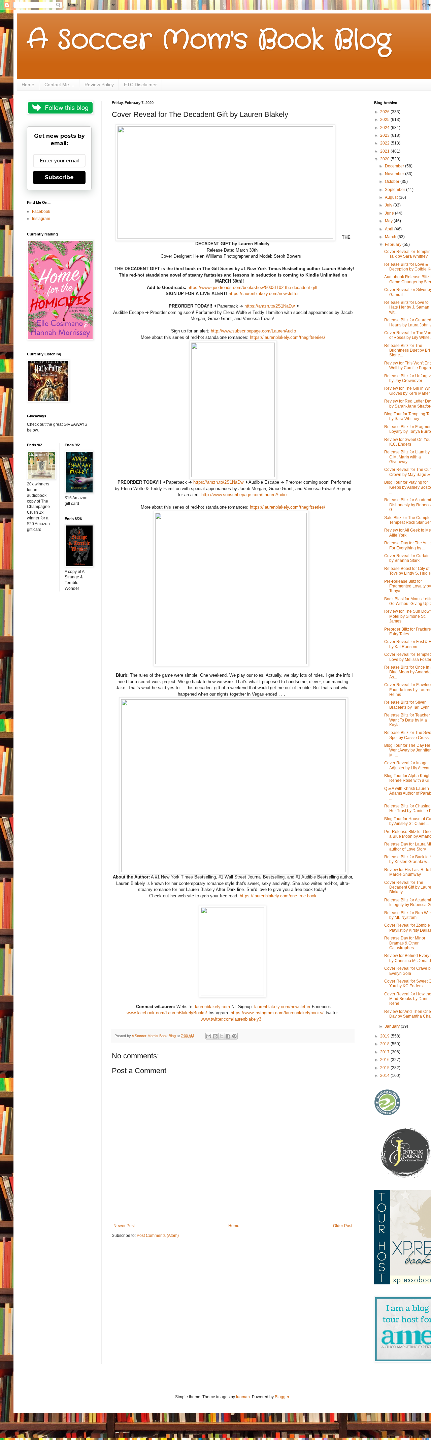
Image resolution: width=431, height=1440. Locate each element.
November (395, 173)
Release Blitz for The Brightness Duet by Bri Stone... (407, 350)
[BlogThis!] (215, 1036)
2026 (385, 111)
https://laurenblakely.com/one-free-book (278, 895)
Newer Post (124, 1225)
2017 (385, 1052)
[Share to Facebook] (228, 1036)
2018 (385, 1044)
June (390, 213)
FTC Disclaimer (140, 84)
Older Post (342, 1225)
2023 (385, 135)
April (389, 229)
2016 (385, 1059)
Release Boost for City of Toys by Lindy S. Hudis (407, 571)
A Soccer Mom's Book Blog (209, 40)
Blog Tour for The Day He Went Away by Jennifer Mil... (407, 750)
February (393, 244)
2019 (385, 1036)
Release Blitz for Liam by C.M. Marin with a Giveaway (407, 457)
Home (28, 84)
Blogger (282, 1397)
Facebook (41, 211)
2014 (385, 1075)
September (395, 189)
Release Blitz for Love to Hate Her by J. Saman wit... (406, 307)
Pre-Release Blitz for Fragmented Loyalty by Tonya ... (407, 586)
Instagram (41, 218)
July (389, 205)
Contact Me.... (59, 84)
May (389, 221)
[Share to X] (221, 1036)
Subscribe (59, 177)
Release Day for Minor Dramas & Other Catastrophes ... (404, 943)
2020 (385, 159)
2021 (385, 151)
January (393, 1026)
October (392, 181)
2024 (385, 127)
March (391, 236)
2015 (385, 1067)
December (395, 166)
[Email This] (208, 1036)
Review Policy (99, 84)
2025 (385, 119)
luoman (243, 1397)
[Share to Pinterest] (234, 1036)
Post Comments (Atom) (158, 1235)
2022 (385, 143)
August (392, 197)
